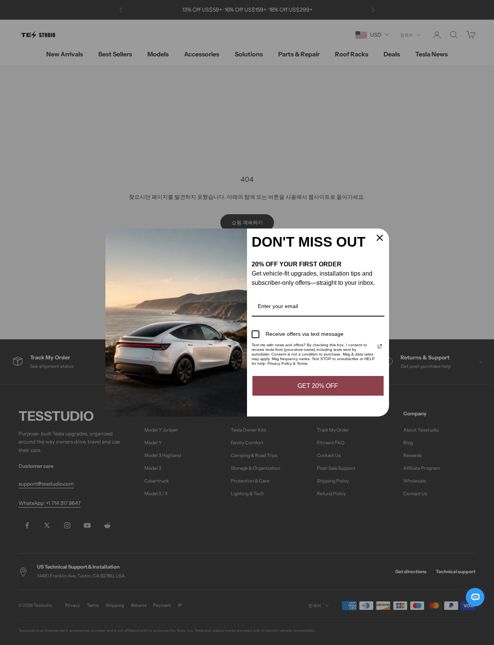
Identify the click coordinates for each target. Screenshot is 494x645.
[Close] (379, 238)
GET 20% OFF (318, 386)
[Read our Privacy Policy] (379, 346)
